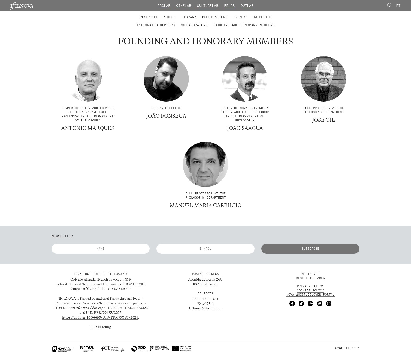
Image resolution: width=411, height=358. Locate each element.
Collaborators (194, 25)
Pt (398, 5)
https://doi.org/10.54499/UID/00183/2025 (114, 308)
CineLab (183, 5)
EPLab (229, 5)
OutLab (247, 5)
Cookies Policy (310, 290)
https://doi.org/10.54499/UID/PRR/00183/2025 (100, 317)
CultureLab (207, 5)
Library (188, 17)
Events (239, 17)
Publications (215, 17)
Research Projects (174, 14)
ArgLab (164, 5)
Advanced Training (252, 14)
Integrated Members (155, 25)
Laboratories (138, 14)
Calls (280, 14)
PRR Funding (100, 327)
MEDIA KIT (310, 274)
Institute (261, 17)
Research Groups (213, 14)
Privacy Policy (310, 286)
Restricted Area (310, 278)
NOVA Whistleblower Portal (310, 294)
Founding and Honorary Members (244, 25)
